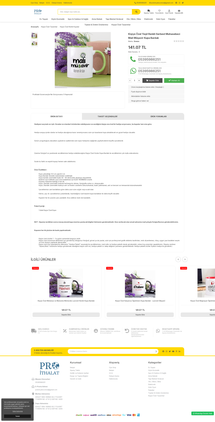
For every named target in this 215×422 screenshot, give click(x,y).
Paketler (171, 19)
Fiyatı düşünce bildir (138, 92)
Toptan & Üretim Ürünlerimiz (158, 393)
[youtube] (173, 351)
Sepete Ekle (153, 80)
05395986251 (141, 3)
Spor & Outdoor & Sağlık (78, 19)
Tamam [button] (17, 416)
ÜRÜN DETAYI (56, 116)
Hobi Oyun (160, 19)
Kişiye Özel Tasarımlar (49, 27)
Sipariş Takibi (75, 370)
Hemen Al (175, 80)
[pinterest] (176, 351)
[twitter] (182, 3)
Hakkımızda (67, 3)
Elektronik (148, 19)
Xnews (136, 41)
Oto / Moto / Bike (134, 19)
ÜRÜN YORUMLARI (158, 116)
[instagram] (179, 3)
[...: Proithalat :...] (42, 12)
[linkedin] (179, 351)
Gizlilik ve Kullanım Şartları (79, 373)
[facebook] (176, 3)
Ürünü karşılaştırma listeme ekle (142, 87)
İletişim (41, 3)
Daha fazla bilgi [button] (18, 411)
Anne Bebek (97, 19)
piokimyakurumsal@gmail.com (162, 3)
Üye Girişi (34, 3)
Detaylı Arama (57, 3)
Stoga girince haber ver (140, 101)
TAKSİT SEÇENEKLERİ (107, 116)
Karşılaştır (159, 87)
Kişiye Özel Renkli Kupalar (69, 27)
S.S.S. (48, 3)
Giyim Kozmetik (57, 19)
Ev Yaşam (44, 19)
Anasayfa (35, 27)
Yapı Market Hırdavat (114, 19)
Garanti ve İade (75, 379)
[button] (185, 259)
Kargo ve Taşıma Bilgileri (79, 376)
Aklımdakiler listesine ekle (140, 96)
